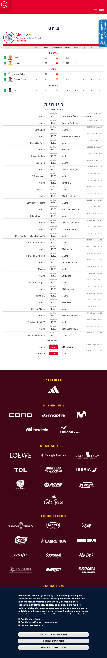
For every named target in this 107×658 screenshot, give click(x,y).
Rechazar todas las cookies (53, 634)
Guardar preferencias (53, 641)
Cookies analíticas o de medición (39, 622)
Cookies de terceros (32, 625)
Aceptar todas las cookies (53, 647)
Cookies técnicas (30, 619)
